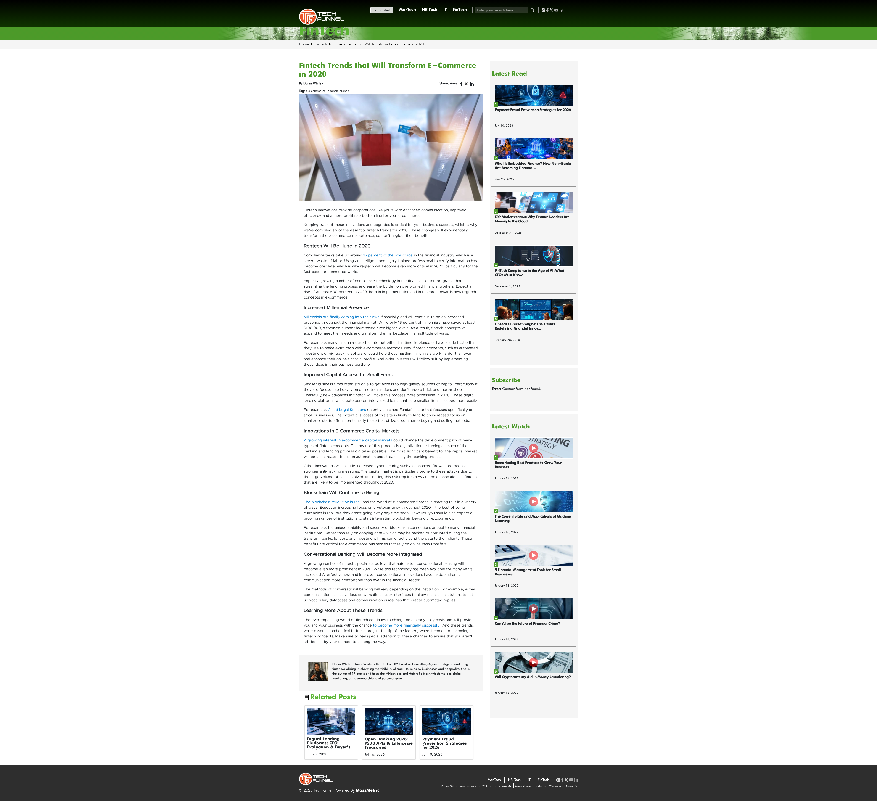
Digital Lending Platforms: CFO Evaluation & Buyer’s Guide (328, 745)
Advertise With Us (469, 786)
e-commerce (316, 91)
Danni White (341, 664)
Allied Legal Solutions (347, 410)
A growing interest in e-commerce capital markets (348, 440)
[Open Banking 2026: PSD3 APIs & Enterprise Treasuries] (389, 721)
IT (445, 10)
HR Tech (429, 10)
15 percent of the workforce (388, 255)
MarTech (407, 10)
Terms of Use (505, 786)
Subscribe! (381, 10)
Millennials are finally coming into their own (341, 317)
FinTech (460, 10)
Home (304, 44)
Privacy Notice (449, 786)
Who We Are (556, 786)
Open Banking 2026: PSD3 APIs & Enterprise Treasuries (389, 743)
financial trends (338, 91)
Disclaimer (540, 786)
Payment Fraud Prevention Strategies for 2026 (444, 743)
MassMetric (367, 790)
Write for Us (488, 786)
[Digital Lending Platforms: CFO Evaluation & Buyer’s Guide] (331, 721)
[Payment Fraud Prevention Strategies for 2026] (446, 721)
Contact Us (572, 786)
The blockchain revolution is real (332, 502)
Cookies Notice (523, 786)
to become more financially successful (406, 625)
